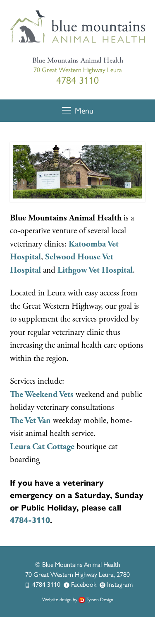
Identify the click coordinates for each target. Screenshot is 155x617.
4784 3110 (46, 584)
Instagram (120, 584)
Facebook (83, 584)
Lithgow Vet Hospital (95, 270)
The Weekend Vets (42, 394)
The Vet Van (30, 420)
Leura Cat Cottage (42, 446)
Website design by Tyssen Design (77, 599)
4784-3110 (30, 520)
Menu (84, 110)
